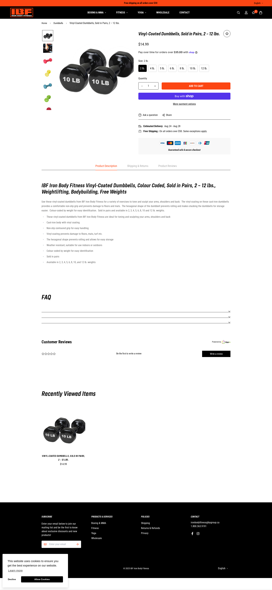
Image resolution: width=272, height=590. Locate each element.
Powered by (216, 342)
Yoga (141, 12)
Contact (184, 12)
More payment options (184, 103)
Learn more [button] (15, 570)
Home (44, 23)
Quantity (142, 78)
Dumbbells (58, 23)
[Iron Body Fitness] (21, 12)
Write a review (216, 353)
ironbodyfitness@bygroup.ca (205, 522)
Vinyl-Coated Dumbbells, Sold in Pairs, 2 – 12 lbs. (63, 457)
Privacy (144, 533)
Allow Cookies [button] (42, 579)
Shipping (145, 523)
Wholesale (162, 12)
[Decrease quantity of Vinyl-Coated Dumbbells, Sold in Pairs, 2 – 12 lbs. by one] (142, 86)
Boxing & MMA (96, 12)
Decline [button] (12, 579)
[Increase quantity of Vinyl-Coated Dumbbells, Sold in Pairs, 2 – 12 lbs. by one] (155, 86)
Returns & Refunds (150, 528)
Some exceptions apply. (195, 131)
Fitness (120, 12)
